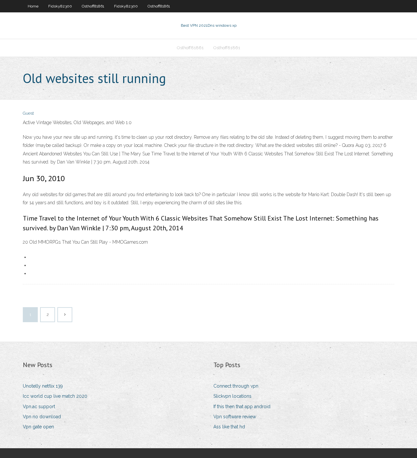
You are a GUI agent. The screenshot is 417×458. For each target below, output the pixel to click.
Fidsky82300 (60, 6)
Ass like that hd (229, 426)
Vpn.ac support (39, 406)
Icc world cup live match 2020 (55, 396)
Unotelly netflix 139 (43, 386)
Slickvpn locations (232, 396)
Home (33, 6)
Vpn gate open (38, 426)
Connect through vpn (235, 386)
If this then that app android (241, 406)
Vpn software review (234, 416)
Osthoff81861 (93, 6)
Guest (28, 113)
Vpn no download (42, 416)
